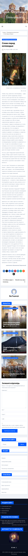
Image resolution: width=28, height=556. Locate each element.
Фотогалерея (5, 465)
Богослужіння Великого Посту (13, 374)
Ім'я (3, 410)
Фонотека (4, 492)
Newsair (20, 552)
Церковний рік (5, 489)
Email (3, 414)
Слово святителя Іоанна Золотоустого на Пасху (11, 323)
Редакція (8, 49)
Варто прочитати (6, 485)
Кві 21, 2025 (14, 326)
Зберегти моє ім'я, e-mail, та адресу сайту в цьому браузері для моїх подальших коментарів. (13, 426)
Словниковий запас (6, 482)
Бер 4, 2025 (14, 351)
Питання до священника (8, 468)
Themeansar (14, 554)
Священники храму (6, 461)
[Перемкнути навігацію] (2, 26)
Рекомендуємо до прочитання (9, 39)
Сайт (3, 419)
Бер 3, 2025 (14, 375)
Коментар (4, 390)
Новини (3, 458)
